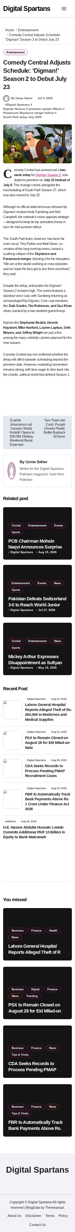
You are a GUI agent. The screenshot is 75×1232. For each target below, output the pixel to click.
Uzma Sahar (36, 462)
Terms (49, 1216)
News (58, 108)
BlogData (33, 1207)
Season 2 (48, 175)
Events (58, 525)
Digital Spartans (26, 8)
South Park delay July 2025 (22, 117)
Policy (63, 1216)
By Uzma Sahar (21, 98)
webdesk (10, 821)
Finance (36, 930)
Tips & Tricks (20, 1054)
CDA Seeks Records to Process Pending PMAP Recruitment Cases (45, 771)
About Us (14, 1216)
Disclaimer (33, 1216)
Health (53, 930)
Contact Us (37, 1225)
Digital (35, 989)
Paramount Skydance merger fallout (28, 112)
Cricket (16, 525)
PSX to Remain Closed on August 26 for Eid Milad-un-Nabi (47, 743)
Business (18, 930)
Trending (32, 996)
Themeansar (54, 1207)
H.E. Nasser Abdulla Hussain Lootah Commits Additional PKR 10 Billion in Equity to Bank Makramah (34, 832)
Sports (16, 532)
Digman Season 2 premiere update (27, 108)
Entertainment (15, 52)
